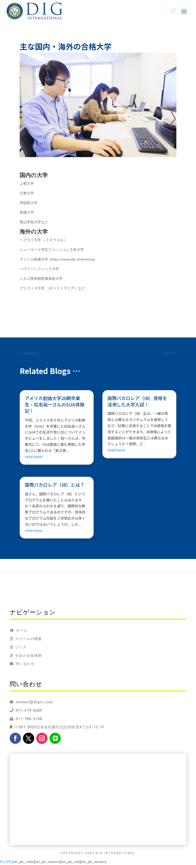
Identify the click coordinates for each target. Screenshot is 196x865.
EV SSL (6, 862)
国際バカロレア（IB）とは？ (54, 484)
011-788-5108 (28, 719)
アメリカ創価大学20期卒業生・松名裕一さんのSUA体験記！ (54, 404)
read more (33, 456)
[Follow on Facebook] (15, 738)
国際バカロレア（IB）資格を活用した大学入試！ (137, 401)
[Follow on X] (28, 738)
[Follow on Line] (55, 738)
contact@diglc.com (34, 702)
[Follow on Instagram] (41, 738)
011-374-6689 (28, 710)
